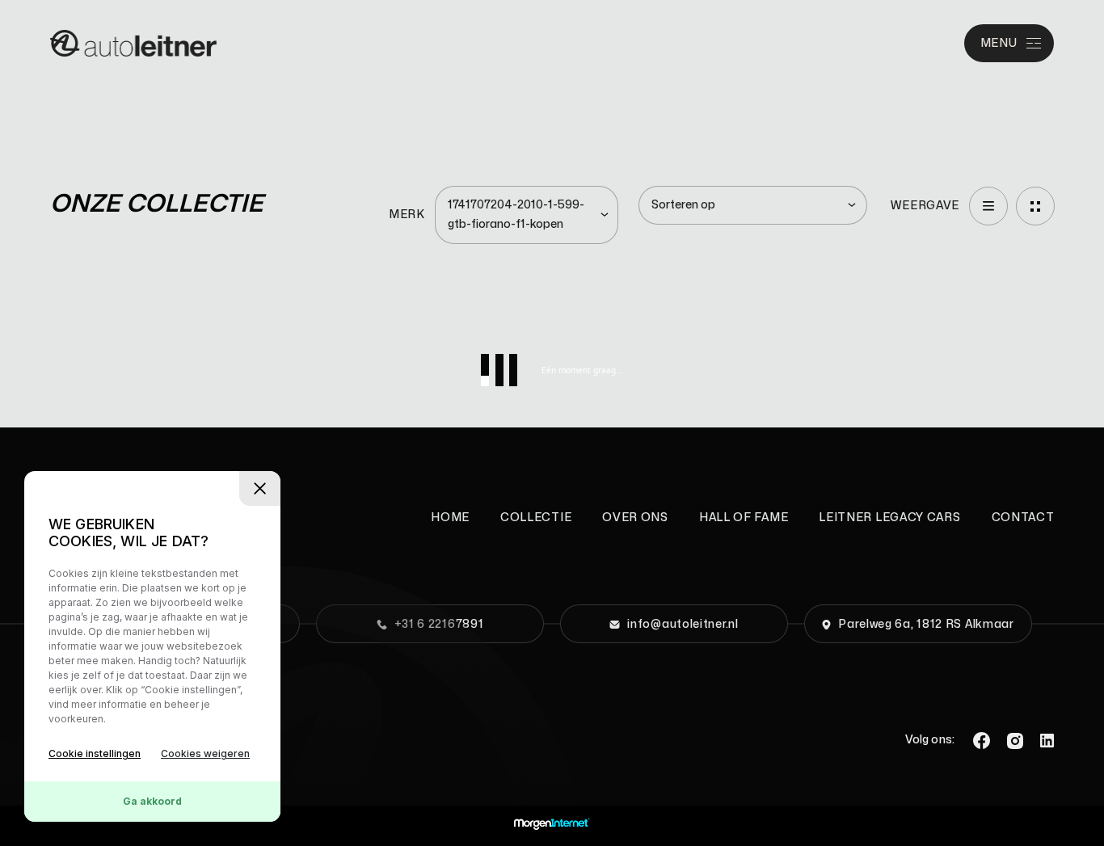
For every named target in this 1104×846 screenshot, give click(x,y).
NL (869, 43)
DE (908, 43)
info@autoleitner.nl (682, 624)
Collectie (535, 517)
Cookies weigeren (205, 753)
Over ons (635, 517)
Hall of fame (743, 517)
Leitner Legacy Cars (889, 517)
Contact (798, 43)
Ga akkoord (152, 801)
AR (927, 43)
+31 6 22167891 (439, 624)
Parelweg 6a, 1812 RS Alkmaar (926, 624)
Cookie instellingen (94, 753)
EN (887, 43)
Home (450, 517)
